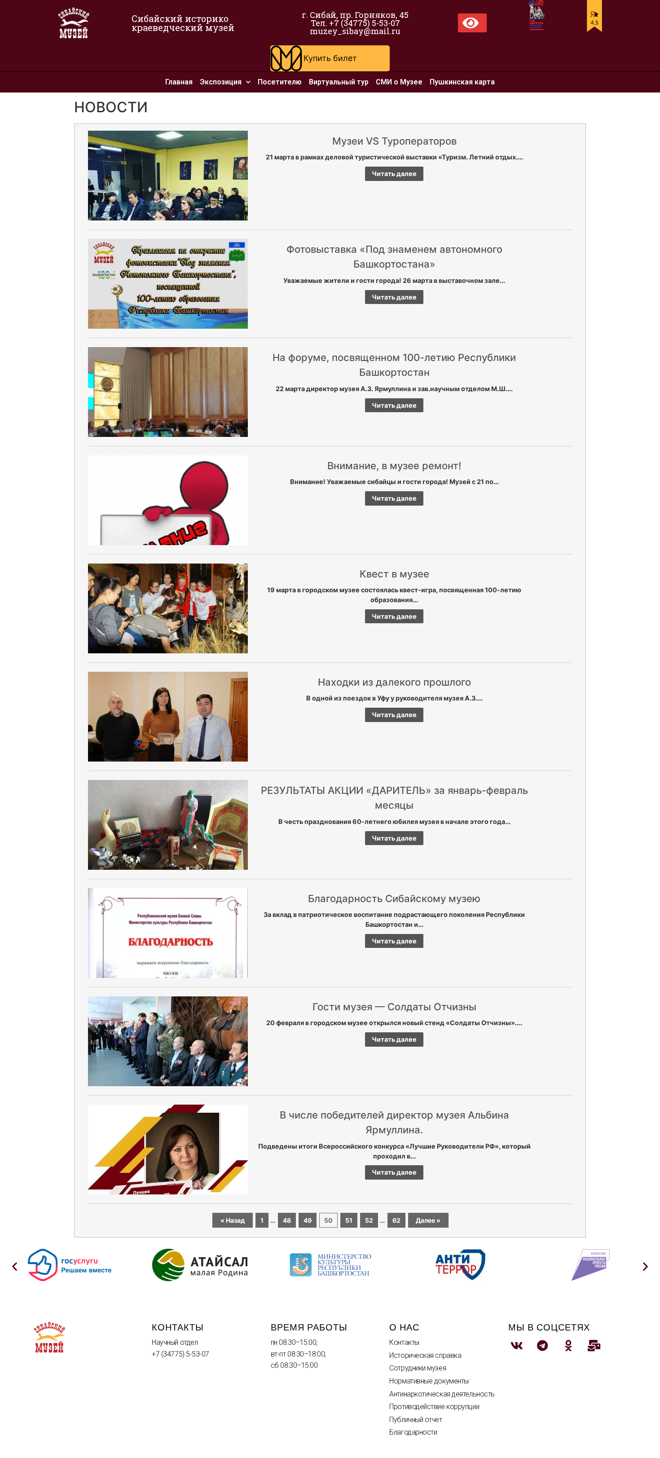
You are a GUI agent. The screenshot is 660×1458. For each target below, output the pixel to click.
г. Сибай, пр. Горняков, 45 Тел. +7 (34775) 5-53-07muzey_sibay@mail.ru (355, 22)
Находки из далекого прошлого (394, 682)
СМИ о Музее (399, 82)
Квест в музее (394, 574)
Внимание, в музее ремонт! (394, 465)
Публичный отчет (415, 1419)
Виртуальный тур (339, 82)
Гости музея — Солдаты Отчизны (394, 1007)
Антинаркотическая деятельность (442, 1394)
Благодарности (413, 1432)
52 (369, 1220)
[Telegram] (542, 1345)
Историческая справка (425, 1355)
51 (348, 1220)
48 (287, 1220)
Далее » (428, 1220)
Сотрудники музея (417, 1368)
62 (396, 1220)
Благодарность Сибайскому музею (394, 898)
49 (308, 1220)
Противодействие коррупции (434, 1406)
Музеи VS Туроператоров (394, 141)
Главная (179, 82)
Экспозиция (221, 82)
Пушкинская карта (462, 82)
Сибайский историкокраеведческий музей (183, 23)
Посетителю (280, 82)
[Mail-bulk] (594, 1345)
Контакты (404, 1342)
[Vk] (516, 1345)
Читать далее (394, 173)
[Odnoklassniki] (568, 1345)
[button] (330, 58)
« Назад (232, 1220)
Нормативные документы (429, 1381)
